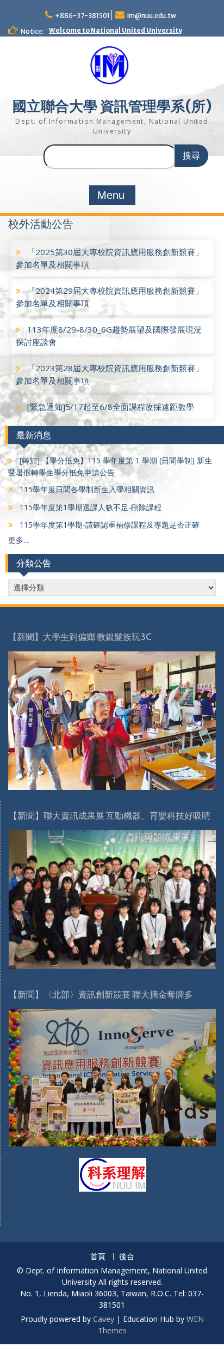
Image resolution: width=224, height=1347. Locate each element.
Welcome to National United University (115, 30)
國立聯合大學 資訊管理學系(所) (112, 106)
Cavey (103, 1319)
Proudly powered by (57, 1319)
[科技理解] (112, 1173)
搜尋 (191, 155)
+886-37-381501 (82, 15)
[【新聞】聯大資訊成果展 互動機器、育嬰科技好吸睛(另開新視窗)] (112, 898)
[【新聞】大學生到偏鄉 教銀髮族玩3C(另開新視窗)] (112, 720)
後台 (126, 1256)
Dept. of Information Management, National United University (111, 126)
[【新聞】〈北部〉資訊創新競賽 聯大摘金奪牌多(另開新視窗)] (112, 1076)
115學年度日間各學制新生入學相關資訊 (85, 489)
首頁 (97, 1256)
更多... (18, 540)
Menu (111, 195)
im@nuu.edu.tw (151, 15)
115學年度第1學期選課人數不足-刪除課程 (89, 507)
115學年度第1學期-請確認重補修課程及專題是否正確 (108, 525)
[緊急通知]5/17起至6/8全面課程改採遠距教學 (109, 406)
